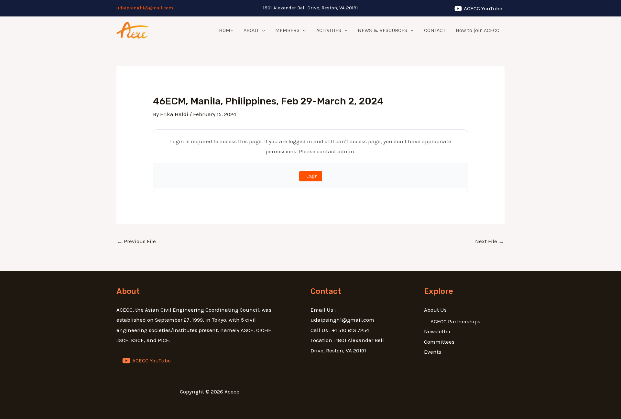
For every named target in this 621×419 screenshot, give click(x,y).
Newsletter (437, 331)
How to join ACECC (477, 30)
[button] (262, 30)
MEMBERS (287, 30)
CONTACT (434, 30)
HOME (226, 30)
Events (432, 352)
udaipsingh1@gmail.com (144, 8)
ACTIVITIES (328, 30)
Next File (489, 241)
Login (312, 175)
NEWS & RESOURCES (382, 30)
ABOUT (251, 30)
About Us (435, 309)
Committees (439, 341)
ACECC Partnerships (455, 321)
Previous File (136, 241)
